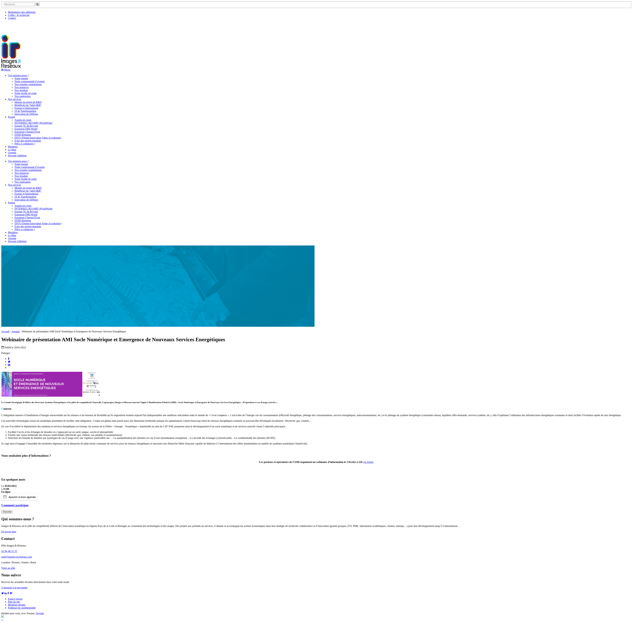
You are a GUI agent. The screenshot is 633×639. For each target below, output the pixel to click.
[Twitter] (9, 361)
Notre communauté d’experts (30, 81)
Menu (7, 69)
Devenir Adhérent (17, 155)
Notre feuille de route (26, 93)
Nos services (14, 99)
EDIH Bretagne (23, 134)
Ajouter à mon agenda (22, 497)
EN (13, 26)
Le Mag (12, 149)
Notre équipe (21, 78)
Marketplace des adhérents (21, 12)
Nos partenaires (23, 96)
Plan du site (14, 601)
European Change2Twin (27, 131)
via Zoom (368, 462)
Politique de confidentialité (22, 607)
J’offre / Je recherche (19, 15)
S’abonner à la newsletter (14, 587)
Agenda (12, 152)
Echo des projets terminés (28, 140)
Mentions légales (16, 604)
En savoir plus (8, 531)
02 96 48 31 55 (9, 551)
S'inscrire (7, 512)
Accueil (5, 331)
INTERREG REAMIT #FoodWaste (33, 123)
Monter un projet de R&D (28, 102)
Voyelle (40, 613)
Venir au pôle (8, 568)
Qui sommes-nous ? (18, 75)
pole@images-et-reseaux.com (16, 556)
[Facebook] (8, 358)
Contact (12, 18)
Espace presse (15, 598)
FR (26, 26)
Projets (11, 117)
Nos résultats (21, 90)
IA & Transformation (25, 111)
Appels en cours (23, 120)
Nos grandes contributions (28, 84)
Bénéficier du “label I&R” (28, 105)
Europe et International (26, 108)
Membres (13, 146)
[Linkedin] (9, 364)
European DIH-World (26, 128)
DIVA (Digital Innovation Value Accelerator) (38, 137)
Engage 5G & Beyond (26, 125)
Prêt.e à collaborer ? (25, 143)
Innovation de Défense (26, 114)
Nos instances (22, 87)
